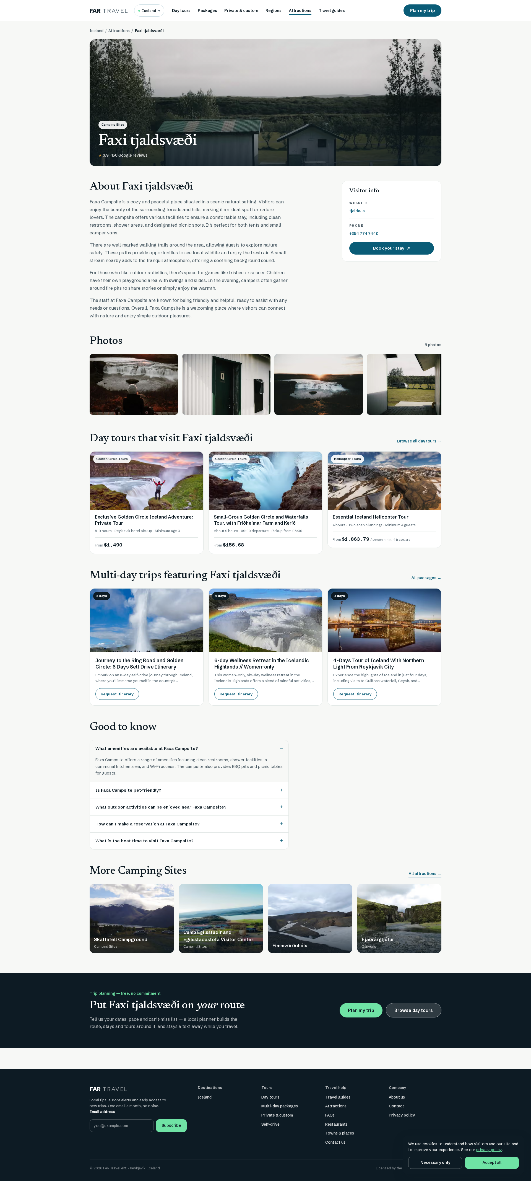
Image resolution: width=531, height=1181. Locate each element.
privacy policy (489, 1149)
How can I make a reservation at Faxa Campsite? (147, 824)
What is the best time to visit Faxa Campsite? (144, 840)
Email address (102, 1112)
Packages (207, 10)
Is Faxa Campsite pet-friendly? (128, 790)
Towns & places (339, 1133)
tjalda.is (357, 210)
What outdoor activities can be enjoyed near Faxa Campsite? (161, 807)
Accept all (492, 1162)
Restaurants (336, 1124)
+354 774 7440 (363, 233)
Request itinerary (117, 694)
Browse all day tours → (419, 441)
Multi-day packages (279, 1106)
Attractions (300, 10)
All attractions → (424, 873)
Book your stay (403, 249)
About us (397, 1097)
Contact (396, 1106)
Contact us (335, 1142)
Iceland (151, 10)
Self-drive (270, 1124)
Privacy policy (402, 1115)
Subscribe (171, 1125)
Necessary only (435, 1162)
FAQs (330, 1115)
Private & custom (241, 10)
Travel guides (332, 10)
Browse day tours (413, 1010)
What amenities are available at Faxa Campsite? (146, 748)
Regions (274, 10)
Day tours (181, 10)
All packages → (426, 577)
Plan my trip (422, 10)
